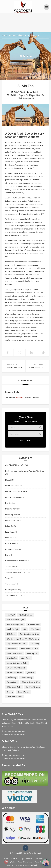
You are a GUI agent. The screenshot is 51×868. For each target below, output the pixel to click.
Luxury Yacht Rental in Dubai (17, 663)
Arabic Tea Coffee (12, 629)
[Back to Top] (25, 848)
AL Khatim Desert (33, 624)
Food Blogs (9, 538)
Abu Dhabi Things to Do (19, 35)
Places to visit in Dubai (14, 672)
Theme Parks (10, 566)
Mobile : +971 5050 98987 (14, 734)
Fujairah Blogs (10, 543)
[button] (45, 862)
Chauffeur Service (12, 486)
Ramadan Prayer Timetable (16, 561)
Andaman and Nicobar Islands (26, 865)
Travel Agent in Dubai (33, 687)
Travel (8, 578)
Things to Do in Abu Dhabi (15, 572)
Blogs (7, 480)
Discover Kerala (11, 509)
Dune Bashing (11, 658)
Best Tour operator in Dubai (16, 643)
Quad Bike (30, 672)
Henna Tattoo (25, 658)
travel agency (10, 584)
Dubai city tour (11, 514)
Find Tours (25, 440)
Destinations (10, 503)
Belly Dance (11, 634)
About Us (14, 859)
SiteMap (29, 859)
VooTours (10, 692)
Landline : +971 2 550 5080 (15, 731)
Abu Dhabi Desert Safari (15, 619)
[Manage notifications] (6, 862)
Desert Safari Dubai (13, 497)
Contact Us (10, 865)
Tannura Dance (12, 682)
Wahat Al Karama (23, 692)
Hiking (7, 555)
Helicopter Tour (11, 549)
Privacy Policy (10, 862)
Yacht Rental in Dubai (13, 595)
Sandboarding (11, 677)
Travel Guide (39, 862)
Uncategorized (28, 98)
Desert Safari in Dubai (14, 653)
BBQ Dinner (34, 629)
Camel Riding (34, 643)
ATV (24, 629)
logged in (19, 397)
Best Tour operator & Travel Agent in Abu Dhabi (24, 471)
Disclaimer (38, 859)
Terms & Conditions (25, 862)
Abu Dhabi (10, 615)
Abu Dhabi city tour (25, 615)
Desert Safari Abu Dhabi (15, 491)
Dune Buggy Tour (12, 520)
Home (4, 35)
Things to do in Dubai (14, 687)
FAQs (22, 859)
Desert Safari (11, 648)
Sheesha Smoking (26, 677)
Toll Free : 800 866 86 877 (15, 755)
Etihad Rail (9, 526)
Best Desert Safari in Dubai (29, 634)
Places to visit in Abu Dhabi (16, 668)
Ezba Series (10, 532)
